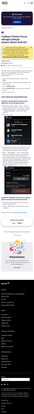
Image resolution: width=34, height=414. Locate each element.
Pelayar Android (6, 320)
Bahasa (3, 376)
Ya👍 (14, 223)
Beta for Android (6, 341)
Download (4, 314)
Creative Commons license (20, 396)
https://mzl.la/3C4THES (19, 212)
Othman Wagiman (17, 235)
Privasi (3, 406)
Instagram (7, 384)
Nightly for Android (7, 346)
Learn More (17, 267)
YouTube (4, 384)
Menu (28, 3)
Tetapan (5, 9)
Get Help (4, 367)
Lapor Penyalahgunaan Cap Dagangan (13, 294)
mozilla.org (4, 400)
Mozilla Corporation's (11, 388)
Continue (17, 22)
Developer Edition (6, 335)
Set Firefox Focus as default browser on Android (15, 57)
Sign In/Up (4, 356)
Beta (2, 338)
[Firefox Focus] (17, 32)
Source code (5, 296)
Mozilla (5, 283)
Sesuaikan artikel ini (7, 27)
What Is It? (4, 359)
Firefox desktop (6, 317)
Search (24, 3)
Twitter (3, 299)
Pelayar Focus (5, 326)
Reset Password (6, 361)
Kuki (2, 409)
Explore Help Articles (7, 305)
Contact (3, 411)
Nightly (3, 344)
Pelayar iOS (4, 323)
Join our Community (7, 302)
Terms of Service (6, 403)
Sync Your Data (6, 364)
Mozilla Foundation (9, 390)
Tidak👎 (20, 223)
